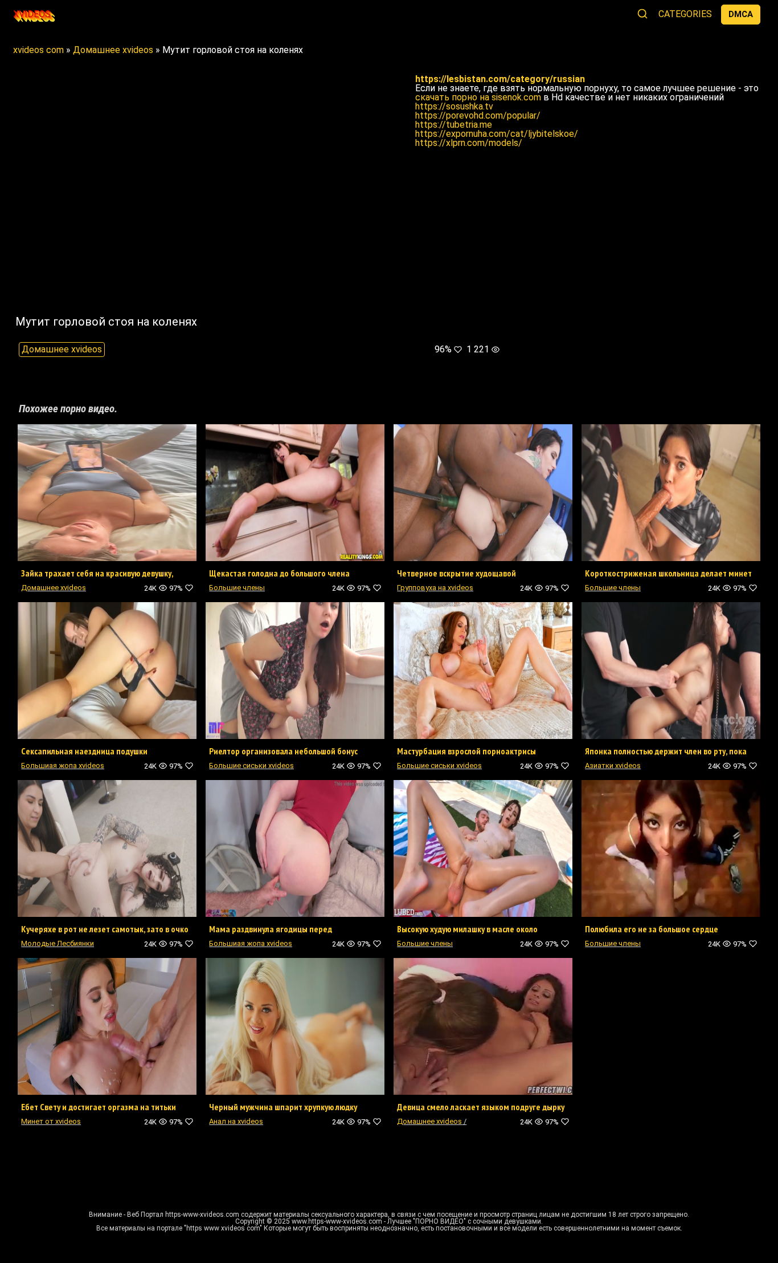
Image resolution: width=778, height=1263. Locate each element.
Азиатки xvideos (613, 765)
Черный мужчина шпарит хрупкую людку (283, 1106)
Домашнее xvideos (62, 349)
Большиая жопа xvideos (62, 765)
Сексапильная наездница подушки (84, 751)
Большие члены (237, 587)
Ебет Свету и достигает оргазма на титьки (98, 1106)
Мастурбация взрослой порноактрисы (466, 751)
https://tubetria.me (453, 124)
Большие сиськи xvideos (251, 765)
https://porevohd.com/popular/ (477, 115)
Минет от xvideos (51, 1121)
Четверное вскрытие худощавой (456, 573)
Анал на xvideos (236, 1121)
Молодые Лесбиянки (57, 943)
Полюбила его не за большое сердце (651, 929)
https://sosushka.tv (454, 106)
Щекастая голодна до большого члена (279, 573)
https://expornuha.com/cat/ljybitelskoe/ (496, 133)
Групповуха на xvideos (435, 587)
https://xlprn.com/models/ (468, 142)
